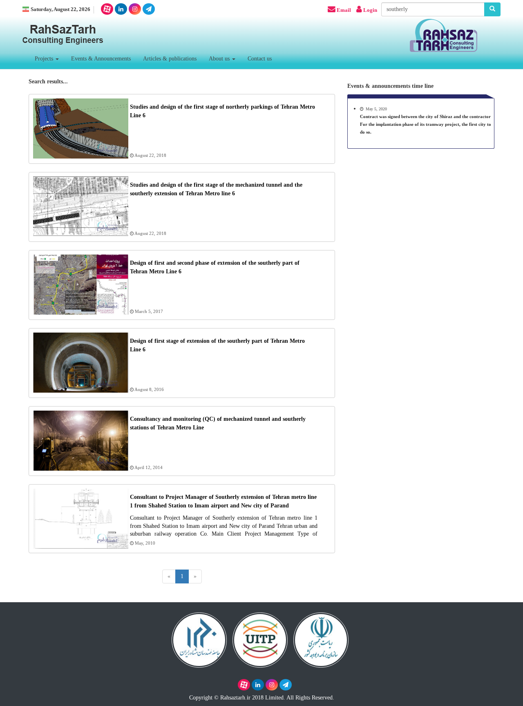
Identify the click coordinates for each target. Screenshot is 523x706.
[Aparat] (107, 9)
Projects (45, 59)
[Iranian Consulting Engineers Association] (199, 638)
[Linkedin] (121, 9)
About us (220, 59)
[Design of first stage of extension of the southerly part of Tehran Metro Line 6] (81, 389)
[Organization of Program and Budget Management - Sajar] (321, 638)
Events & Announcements (101, 59)
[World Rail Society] (260, 638)
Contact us (260, 59)
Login (370, 10)
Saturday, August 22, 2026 (60, 9)
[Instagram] (135, 9)
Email (344, 10)
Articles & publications (170, 59)
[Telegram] (149, 9)
